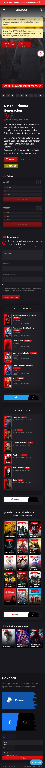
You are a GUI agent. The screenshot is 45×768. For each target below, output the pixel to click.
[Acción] (22, 753)
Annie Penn (17, 137)
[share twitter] (12, 115)
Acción (14, 150)
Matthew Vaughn (21, 143)
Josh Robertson (18, 140)
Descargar (22, 199)
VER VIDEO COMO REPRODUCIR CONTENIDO (22, 86)
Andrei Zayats (31, 153)
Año (7, 736)
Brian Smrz (28, 137)
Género (9, 747)
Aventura (22, 150)
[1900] (22, 742)
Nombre (5, 264)
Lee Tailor (8, 143)
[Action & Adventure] (22, 755)
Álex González (18, 153)
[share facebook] (6, 115)
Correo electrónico (9, 275)
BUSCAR (22, 758)
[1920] (22, 744)
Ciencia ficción (33, 150)
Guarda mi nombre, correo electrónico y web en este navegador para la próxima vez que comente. (22, 289)
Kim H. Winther (32, 140)
